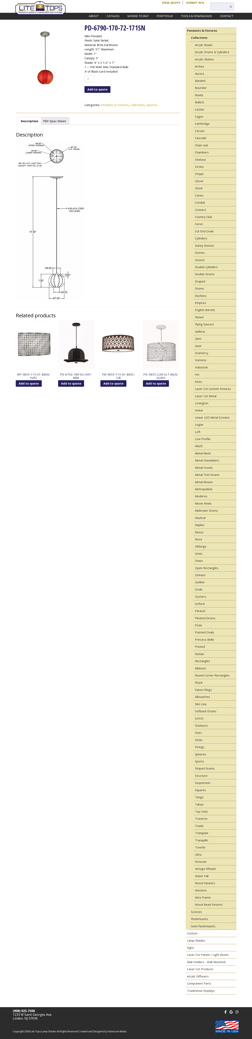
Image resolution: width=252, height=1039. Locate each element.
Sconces (196, 912)
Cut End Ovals (204, 231)
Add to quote (97, 89)
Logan (199, 424)
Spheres (152, 105)
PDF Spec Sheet (54, 121)
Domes (200, 253)
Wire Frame (203, 897)
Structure (201, 776)
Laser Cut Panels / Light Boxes (208, 955)
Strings (199, 747)
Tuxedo (200, 847)
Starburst (201, 725)
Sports (199, 761)
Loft (197, 432)
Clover (199, 181)
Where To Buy (138, 16)
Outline (200, 582)
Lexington (201, 403)
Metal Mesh (203, 453)
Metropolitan (203, 489)
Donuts (200, 260)
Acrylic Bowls (203, 45)
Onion (199, 561)
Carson (199, 131)
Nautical (200, 518)
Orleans (200, 575)
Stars (198, 732)
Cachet (199, 109)
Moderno (201, 496)
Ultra (198, 854)
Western (201, 890)
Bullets (199, 102)
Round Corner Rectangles (212, 675)
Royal (198, 682)
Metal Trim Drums (207, 475)
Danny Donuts (204, 245)
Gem (198, 338)
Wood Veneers (205, 883)
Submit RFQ (195, 3)
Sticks (199, 740)
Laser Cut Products (200, 969)
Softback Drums (205, 711)
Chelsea (200, 159)
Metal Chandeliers (207, 460)
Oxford (200, 604)
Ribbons (200, 668)
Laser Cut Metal (205, 396)
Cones (199, 195)
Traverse (201, 818)
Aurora (199, 74)
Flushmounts (199, 919)
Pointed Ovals (204, 632)
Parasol (200, 611)
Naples (199, 525)
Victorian (201, 862)
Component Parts (199, 983)
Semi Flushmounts (203, 926)
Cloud (198, 188)
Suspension (202, 783)
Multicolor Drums (206, 510)
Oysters (200, 596)
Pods (198, 625)
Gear (198, 346)
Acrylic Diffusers (198, 976)
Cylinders (201, 238)
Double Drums (204, 274)
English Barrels (205, 310)
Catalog (113, 16)
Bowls (199, 95)
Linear (199, 410)
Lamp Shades (196, 940)
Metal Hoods (204, 468)
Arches (199, 66)
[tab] (29, 121)
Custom (192, 933)
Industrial (201, 367)
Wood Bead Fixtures (209, 904)
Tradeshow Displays (201, 991)
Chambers (202, 152)
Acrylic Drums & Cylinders (212, 52)
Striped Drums (205, 768)
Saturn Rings (203, 690)
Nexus (199, 532)
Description (29, 121)
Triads (199, 826)
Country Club (203, 217)
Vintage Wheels (205, 869)
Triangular (201, 833)
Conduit (200, 202)
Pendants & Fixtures (115, 105)
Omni (198, 553)
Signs (190, 947)
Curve (199, 224)
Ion (197, 374)
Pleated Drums (205, 618)
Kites (198, 382)
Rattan (199, 654)
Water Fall (201, 876)
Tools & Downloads (196, 16)
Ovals (199, 589)
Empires (200, 303)
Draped (200, 281)
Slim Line (201, 704)
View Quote (171, 3)
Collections (137, 105)
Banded (200, 81)
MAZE (199, 446)
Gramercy (201, 353)
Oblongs (200, 546)
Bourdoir (201, 88)
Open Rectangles (206, 568)
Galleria (200, 331)
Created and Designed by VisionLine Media (102, 1031)
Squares (200, 790)
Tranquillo (201, 840)
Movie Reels (203, 503)
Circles (199, 167)
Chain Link (201, 145)
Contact (226, 16)
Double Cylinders (206, 267)
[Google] (231, 1011)
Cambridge (202, 123)
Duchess (201, 296)
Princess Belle (204, 639)
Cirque (199, 174)
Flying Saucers (204, 324)
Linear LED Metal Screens (212, 417)
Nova (198, 539)
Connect (200, 210)
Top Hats (201, 811)
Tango (199, 797)
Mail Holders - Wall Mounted (206, 962)
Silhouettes (202, 697)
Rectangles (202, 661)
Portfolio (165, 16)
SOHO (199, 718)
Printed (200, 647)
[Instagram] (236, 1011)
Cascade (200, 138)
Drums (199, 288)
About (94, 16)
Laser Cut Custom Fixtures (213, 389)
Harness (201, 360)
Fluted (199, 317)
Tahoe (199, 804)
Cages (199, 116)
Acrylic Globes (204, 59)
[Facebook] (225, 1011)
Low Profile (202, 439)
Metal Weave (204, 482)
